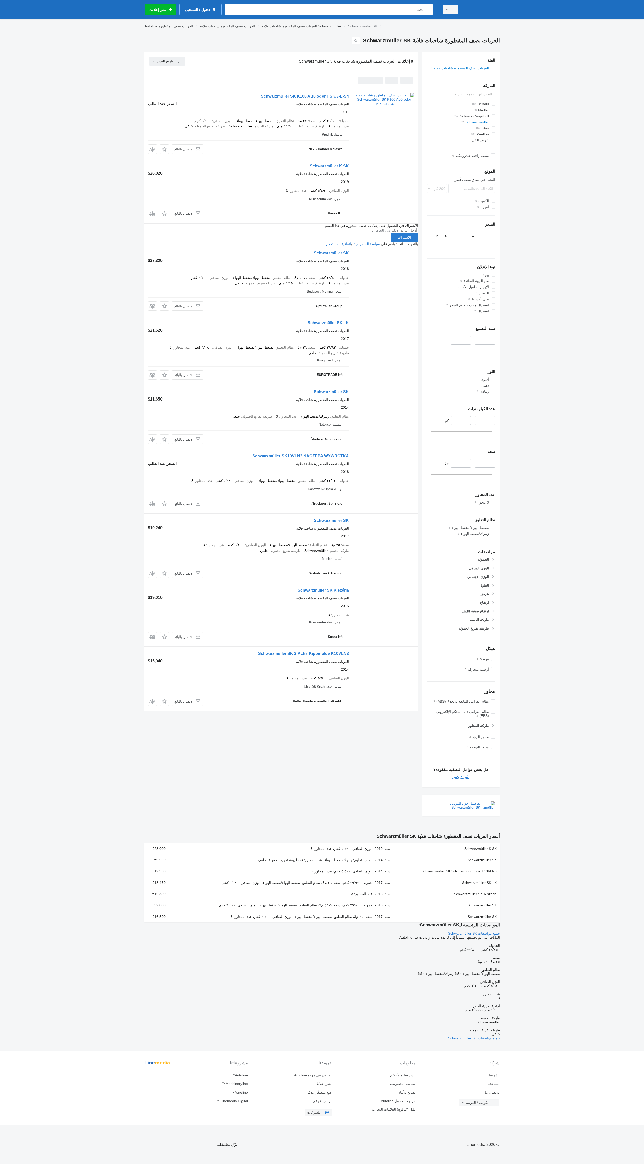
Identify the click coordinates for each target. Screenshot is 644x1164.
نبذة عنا (494, 1075)
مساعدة (493, 1084)
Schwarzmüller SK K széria (323, 590)
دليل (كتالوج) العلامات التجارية (393, 1109)
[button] (164, 149)
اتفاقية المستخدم (338, 244)
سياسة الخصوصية (367, 244)
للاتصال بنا (492, 1092)
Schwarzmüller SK (331, 253)
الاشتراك (404, 237)
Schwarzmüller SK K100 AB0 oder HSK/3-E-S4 (305, 96)
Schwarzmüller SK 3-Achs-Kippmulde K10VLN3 (303, 653)
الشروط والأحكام (402, 1075)
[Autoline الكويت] (481, 9)
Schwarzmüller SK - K (328, 323)
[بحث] (428, 9)
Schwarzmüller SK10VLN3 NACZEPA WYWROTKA (300, 456)
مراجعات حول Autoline (398, 1101)
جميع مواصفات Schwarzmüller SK (474, 933)
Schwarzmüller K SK (329, 166)
